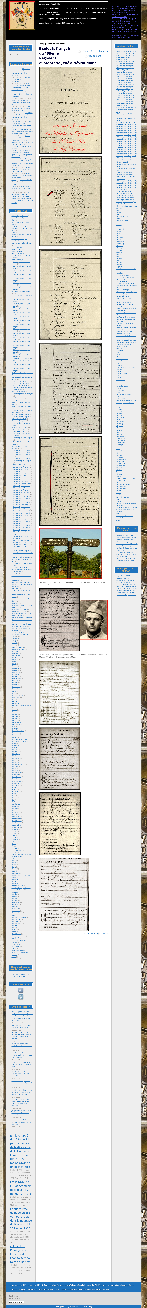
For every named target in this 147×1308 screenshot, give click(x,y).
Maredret (15, 921)
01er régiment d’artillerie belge (126, 108)
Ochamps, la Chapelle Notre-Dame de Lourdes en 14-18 (22, 109)
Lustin (14, 915)
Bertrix (14, 660)
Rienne (14, 948)
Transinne (15, 842)
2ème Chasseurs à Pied (124, 191)
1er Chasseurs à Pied (20, 385)
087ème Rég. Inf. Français (21, 486)
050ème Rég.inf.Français (21, 471)
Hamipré (15, 716)
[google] (21, 997)
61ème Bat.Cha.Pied (19, 419)
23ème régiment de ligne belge (126, 185)
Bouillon (15, 670)
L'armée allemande (18, 241)
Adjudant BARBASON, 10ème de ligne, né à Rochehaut (22, 79)
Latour (14, 737)
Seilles (14, 957)
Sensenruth (15, 959)
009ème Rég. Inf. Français (125, 57)
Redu (14, 810)
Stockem (15, 833)
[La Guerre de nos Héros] (22, 15)
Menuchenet (16, 758)
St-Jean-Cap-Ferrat (18, 632)
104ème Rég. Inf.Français (21, 496)
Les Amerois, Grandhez (20, 739)
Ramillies (15, 884)
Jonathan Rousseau (18, 121)
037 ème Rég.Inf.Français (21, 465)
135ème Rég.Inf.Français (20, 415)
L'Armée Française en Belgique (22, 406)
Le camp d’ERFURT (26, 180)
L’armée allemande (122, 275)
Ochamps (15, 785)
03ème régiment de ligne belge (126, 126)
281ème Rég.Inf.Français (21, 542)
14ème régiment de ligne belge (126, 149)
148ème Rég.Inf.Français (21, 523)
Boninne (15, 900)
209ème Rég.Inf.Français (21, 536)
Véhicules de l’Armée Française (126, 507)
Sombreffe (15, 938)
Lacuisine (15, 733)
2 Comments (103, 933)
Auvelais (15, 896)
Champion (15, 902)
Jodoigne (15, 879)
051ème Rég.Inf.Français (21, 473)
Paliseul (15, 798)
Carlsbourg (16, 674)
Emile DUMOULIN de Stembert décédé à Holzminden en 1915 (20, 1187)
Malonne (15, 942)
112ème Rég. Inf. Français (21, 503)
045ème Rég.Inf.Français (21, 467)
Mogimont (15, 762)
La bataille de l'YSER (19, 611)
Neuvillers (15, 779)
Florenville (15, 697)
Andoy (118, 254)
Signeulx (15, 829)
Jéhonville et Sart (18, 731)
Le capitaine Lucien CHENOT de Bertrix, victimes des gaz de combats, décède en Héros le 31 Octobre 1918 (72, 13)
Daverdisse (16, 687)
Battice (14, 860)
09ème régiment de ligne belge (126, 139)
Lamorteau (16, 735)
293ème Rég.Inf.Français (20, 417)
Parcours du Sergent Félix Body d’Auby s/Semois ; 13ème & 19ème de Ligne (22, 132)
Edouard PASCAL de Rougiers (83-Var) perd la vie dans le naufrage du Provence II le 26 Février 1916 (124, 21)
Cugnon (15, 683)
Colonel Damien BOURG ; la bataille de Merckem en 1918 (22, 169)
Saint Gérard (16, 934)
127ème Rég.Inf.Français (21, 517)
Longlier (15, 747)
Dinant (14, 907)
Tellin (14, 835)
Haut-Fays (15, 720)
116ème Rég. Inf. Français (21, 507)
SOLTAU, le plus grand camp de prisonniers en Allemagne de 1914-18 (22, 194)
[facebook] (21, 990)
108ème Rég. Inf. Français (21, 498)
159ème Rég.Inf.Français (21, 530)
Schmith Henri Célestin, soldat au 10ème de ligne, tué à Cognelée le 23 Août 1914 (22, 1092)
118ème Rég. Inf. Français (21, 511)
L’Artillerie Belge (121, 281)
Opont (14, 789)
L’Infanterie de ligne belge (125, 283)
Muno (14, 768)
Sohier (14, 831)
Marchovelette (17, 919)
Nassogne (15, 775)
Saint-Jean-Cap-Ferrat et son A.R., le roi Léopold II (64, 1285)
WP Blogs (89, 1306)
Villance (119, 512)
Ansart (14, 643)
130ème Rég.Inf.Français (21, 519)
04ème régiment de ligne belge (126, 128)
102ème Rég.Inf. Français (21, 492)
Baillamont (120, 223)
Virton (14, 844)
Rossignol (15, 817)
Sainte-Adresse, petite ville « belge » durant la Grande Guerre (21, 138)
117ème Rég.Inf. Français (21, 509)
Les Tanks (15, 588)
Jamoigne (15, 729)
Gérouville (15, 703)
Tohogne (15, 840)
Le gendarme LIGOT (123, 576)
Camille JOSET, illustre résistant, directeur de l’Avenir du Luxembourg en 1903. (125, 31)
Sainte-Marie (16, 827)
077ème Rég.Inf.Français (21, 482)
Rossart (14, 814)
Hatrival (15, 718)
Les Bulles (15, 574)
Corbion (15, 680)
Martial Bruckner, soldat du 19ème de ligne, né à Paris (61, 23)
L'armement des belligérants (21, 243)
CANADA (15, 400)
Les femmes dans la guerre (21, 582)
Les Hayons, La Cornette (20, 741)
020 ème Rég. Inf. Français (22, 461)
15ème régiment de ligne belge (126, 152)
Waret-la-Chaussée (18, 940)
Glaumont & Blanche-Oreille (21, 706)
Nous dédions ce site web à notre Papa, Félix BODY (21, 188)
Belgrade (15, 898)
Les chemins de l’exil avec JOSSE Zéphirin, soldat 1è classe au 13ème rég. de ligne (73, 8)
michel (14, 129)
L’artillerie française (123, 294)
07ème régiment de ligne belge (126, 135)
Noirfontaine (16, 783)
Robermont (16, 873)
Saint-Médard (17, 821)
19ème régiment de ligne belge (126, 181)
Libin (14, 743)
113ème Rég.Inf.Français (20, 216)
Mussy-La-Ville (17, 773)
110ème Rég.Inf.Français (21, 500)
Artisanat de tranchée (19, 226)
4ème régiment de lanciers (125, 200)
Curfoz (14, 685)
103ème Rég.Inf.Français (21, 494)
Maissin (15, 750)
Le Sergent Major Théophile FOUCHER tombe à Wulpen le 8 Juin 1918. (22, 1122)
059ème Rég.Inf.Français (21, 475)
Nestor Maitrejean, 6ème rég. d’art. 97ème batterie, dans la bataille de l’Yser (70, 18)
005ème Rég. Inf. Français (21, 450)
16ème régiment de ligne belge (126, 154)
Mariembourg (17, 923)
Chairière (15, 676)
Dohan (14, 689)
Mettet (14, 927)
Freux (14, 699)
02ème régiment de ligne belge (126, 124)
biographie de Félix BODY (49, 4)
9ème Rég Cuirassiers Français (126, 206)
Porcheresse (16, 804)
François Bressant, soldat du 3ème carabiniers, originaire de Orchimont (22, 1083)
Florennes (15, 909)
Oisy (117, 447)
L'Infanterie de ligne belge (21, 291)
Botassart (15, 668)
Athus (118, 219)
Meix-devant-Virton (18, 944)
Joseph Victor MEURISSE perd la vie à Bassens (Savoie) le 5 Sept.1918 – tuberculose (22, 1113)
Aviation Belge (17, 251)
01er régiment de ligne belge (23, 295)
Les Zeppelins (17, 247)
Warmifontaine (17, 850)
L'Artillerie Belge (17, 260)
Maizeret (119, 482)
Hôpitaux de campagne (19, 239)
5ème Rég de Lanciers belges (23, 394)
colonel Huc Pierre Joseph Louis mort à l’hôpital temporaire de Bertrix (22, 1046)
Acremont (15, 639)
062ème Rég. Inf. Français (125, 68)
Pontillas (15, 932)
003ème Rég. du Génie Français (127, 51)
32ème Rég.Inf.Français (21, 551)
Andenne (15, 892)
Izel (13, 727)
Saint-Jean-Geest (18, 886)
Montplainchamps (18, 764)
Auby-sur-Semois (18, 649)
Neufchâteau (16, 777)
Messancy (119, 424)
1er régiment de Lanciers (124, 193)
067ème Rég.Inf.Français (21, 477)
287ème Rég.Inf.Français (21, 544)
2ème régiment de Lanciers (125, 195)
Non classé (15, 946)
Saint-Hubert (16, 819)
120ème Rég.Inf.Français (21, 515)
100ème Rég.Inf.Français (21, 488)
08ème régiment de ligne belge (126, 137)
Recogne (15, 808)
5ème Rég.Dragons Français (22, 438)
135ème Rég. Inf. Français (21, 521)
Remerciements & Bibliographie (127, 503)
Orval (14, 796)
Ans (13, 858)
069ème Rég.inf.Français (21, 479)
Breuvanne (16, 672)
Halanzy (15, 714)
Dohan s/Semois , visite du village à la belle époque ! (22, 94)
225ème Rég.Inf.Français (21, 538)
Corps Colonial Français (21, 557)
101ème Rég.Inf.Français (21, 490)
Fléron (14, 865)
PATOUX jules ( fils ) (18, 142)
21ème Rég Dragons (20, 429)
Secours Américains (18, 951)
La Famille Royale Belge (19, 567)
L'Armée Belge (16, 249)
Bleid (14, 664)
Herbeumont (16, 722)
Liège (14, 867)
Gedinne (119, 363)
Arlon (14, 645)
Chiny (13, 232)
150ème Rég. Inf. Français (21, 526)
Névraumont (16, 781)
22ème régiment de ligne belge (126, 183)
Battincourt (16, 655)
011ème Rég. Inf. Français (21, 454)
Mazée (14, 925)
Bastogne (15, 653)
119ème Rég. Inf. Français (21, 513)
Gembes (15, 701)
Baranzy (15, 651)
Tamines (119, 499)
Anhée (14, 894)
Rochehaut (16, 812)
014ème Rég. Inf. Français (21, 459)
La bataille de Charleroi (20, 609)
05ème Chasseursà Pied (21, 383)
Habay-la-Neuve (17, 712)
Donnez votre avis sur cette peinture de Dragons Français (85, 1289)
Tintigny (15, 837)
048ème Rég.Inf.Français (21, 469)
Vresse (14, 848)
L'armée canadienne (18, 398)
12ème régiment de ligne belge (126, 145)
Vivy (13, 846)
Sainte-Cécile (16, 825)
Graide (14, 710)
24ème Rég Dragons (20, 431)
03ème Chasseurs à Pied (21, 381)
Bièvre (14, 662)
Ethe (13, 693)
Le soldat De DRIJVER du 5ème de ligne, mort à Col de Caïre (34, 1289)
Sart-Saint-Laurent (18, 936)
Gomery (119, 369)
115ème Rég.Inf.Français (21, 505)
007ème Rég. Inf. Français (21, 452)
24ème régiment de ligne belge (126, 187)
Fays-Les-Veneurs (18, 695)
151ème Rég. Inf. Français (21, 528)
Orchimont (16, 791)
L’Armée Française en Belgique (126, 292)
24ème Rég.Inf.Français (21, 540)
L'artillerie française (19, 421)
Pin (13, 800)
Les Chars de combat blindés (23, 590)
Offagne (15, 787)
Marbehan (15, 752)
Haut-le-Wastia (17, 913)
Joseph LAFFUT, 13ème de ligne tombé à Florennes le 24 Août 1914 (22, 1064)
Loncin (14, 869)
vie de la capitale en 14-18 (125, 509)
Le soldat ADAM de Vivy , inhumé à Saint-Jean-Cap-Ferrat (110, 1285)
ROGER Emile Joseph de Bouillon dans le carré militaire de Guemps (22, 1074)
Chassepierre (16, 678)
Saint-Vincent (16, 823)
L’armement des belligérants (125, 277)
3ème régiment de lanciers (125, 198)
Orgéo (14, 794)
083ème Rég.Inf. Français (21, 484)
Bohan (14, 666)
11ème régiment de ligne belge (126, 143)
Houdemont (16, 724)
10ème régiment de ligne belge (126, 141)
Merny (14, 760)
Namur (14, 930)
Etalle (14, 691)
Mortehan (15, 766)
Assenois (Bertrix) (18, 647)
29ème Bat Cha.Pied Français (23, 546)
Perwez (14, 881)
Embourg (15, 863)
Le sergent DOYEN (122, 578)
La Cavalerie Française (19, 427)
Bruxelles (15, 603)
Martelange (16, 754)
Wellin (14, 852)
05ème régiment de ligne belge (126, 131)
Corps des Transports (19, 253)
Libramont (15, 745)
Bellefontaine (16, 657)
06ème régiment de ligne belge (126, 133)
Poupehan (15, 806)
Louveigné (15, 871)
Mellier (14, 756)
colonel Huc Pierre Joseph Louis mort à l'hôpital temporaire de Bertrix (20, 1254)
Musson (15, 770)
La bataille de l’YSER (123, 334)
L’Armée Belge (121, 279)
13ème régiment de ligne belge (126, 147)
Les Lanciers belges (18, 392)
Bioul (118, 260)
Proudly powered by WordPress (66, 1306)
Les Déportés (16, 580)
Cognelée (15, 904)
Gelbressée (16, 911)
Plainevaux (16, 802)
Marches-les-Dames (19, 917)
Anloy (14, 641)
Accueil (118, 520)
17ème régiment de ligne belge (126, 156)
